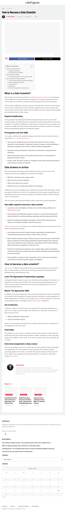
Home (3, 8)
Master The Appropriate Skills (16, 82)
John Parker (10, 16)
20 (35, 16)
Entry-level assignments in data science (18, 88)
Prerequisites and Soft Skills (16, 72)
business (31, 335)
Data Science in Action (13, 74)
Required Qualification (14, 71)
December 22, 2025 (9, 405)
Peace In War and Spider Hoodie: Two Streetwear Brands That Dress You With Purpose (26, 442)
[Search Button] (62, 2)
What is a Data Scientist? (13, 69)
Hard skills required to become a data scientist (20, 76)
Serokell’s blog (35, 301)
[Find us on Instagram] (8, 434)
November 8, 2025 (23, 405)
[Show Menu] (2, 2)
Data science (8, 268)
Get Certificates (13, 84)
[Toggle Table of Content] (31, 66)
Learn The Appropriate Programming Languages (21, 80)
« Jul (3, 497)
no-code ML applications (21, 138)
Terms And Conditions (23, 506)
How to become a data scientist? (16, 78)
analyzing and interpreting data (40, 97)
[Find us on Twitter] (5, 434)
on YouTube (13, 356)
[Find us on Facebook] (2, 434)
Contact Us (4, 506)
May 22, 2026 (37, 405)
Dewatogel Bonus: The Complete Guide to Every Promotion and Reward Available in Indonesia (28, 448)
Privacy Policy (35, 506)
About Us (12, 506)
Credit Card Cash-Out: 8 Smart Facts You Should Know (17, 451)
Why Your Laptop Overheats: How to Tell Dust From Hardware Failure (21, 445)
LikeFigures (33, 2)
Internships (12, 86)
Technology (9, 8)
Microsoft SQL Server (13, 210)
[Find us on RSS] (11, 434)
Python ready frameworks (12, 226)
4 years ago (20, 16)
